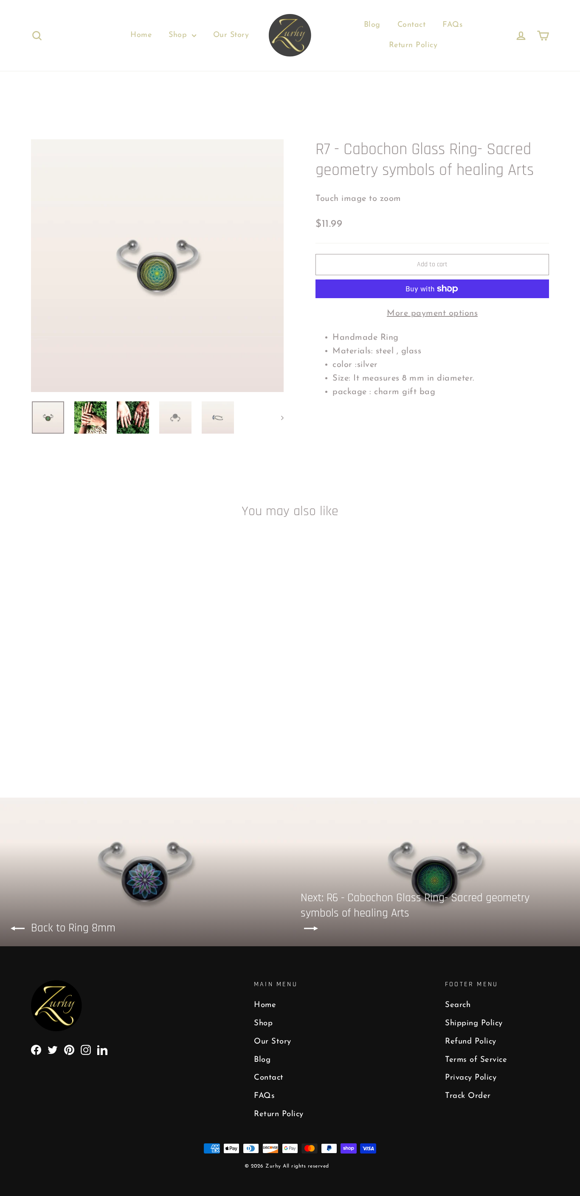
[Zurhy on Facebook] (36, 1049)
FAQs (452, 25)
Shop (179, 35)
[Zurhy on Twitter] (53, 1049)
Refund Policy (470, 1042)
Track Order (468, 1096)
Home (141, 35)
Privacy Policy (470, 1078)
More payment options (432, 313)
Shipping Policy (474, 1023)
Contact (411, 25)
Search (457, 1005)
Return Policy (413, 45)
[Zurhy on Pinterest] (69, 1049)
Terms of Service (476, 1060)
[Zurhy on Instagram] (86, 1049)
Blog (372, 25)
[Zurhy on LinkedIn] (102, 1049)
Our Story (231, 35)
